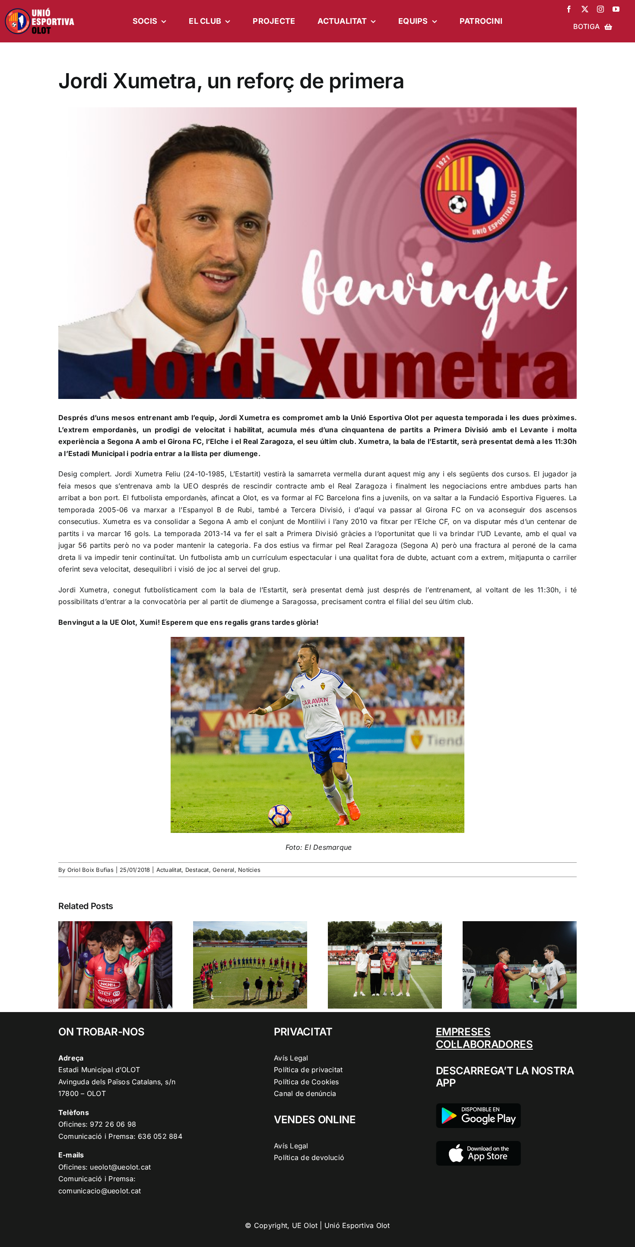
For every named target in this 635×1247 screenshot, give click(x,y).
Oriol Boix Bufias (90, 869)
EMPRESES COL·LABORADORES (484, 1038)
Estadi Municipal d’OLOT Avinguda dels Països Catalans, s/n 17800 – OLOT (116, 1081)
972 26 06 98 (113, 1124)
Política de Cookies (306, 1081)
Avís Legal (291, 1058)
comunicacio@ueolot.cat (99, 1190)
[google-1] (478, 1106)
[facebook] (568, 9)
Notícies (249, 869)
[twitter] (584, 9)
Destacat (197, 869)
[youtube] (616, 9)
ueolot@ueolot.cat (120, 1167)
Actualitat (168, 869)
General (224, 869)
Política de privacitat (308, 1069)
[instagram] (600, 9)
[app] (478, 1144)
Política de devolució (309, 1157)
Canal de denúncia (305, 1093)
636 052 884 (160, 1136)
